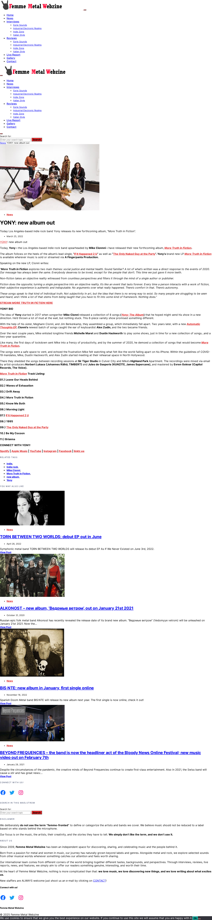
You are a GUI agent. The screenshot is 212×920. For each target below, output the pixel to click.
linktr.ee (79, 451)
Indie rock (12, 466)
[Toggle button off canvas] (85, 9)
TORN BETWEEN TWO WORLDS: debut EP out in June (51, 536)
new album (13, 476)
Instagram (50, 451)
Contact (11, 61)
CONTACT (99, 880)
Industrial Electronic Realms (27, 28)
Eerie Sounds (20, 25)
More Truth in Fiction (177, 248)
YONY (3, 242)
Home (10, 15)
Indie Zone (18, 31)
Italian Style (19, 35)
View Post (5, 552)
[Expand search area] (1, 75)
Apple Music (19, 451)
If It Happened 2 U (85, 253)
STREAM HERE (26, 302)
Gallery (11, 58)
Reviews (12, 38)
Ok (195, 918)
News (10, 18)
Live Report (13, 54)
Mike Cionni (13, 470)
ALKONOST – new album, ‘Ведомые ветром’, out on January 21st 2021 (66, 608)
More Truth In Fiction (13, 373)
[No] (199, 919)
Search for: (5, 136)
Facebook (65, 451)
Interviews (13, 21)
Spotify (4, 451)
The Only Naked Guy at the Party (134, 253)
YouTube (35, 451)
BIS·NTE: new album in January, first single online (47, 688)
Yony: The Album (132, 314)
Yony (9, 480)
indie (9, 463)
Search (37, 139)
